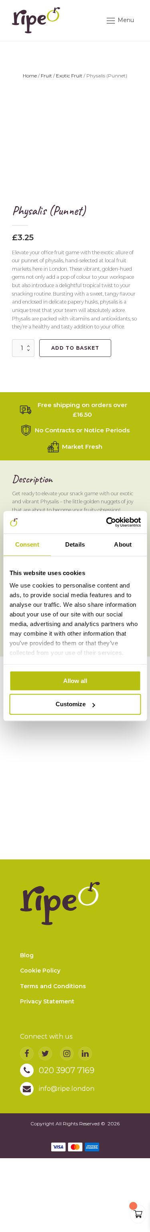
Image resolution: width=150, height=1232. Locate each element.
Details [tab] (75, 544)
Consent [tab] (27, 544)
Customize (71, 704)
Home (30, 76)
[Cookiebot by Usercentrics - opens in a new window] (107, 522)
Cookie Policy (40, 970)
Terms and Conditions (53, 986)
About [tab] (123, 544)
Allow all (75, 680)
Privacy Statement (47, 1001)
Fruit (46, 76)
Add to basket (75, 348)
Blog (27, 955)
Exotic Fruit (69, 76)
